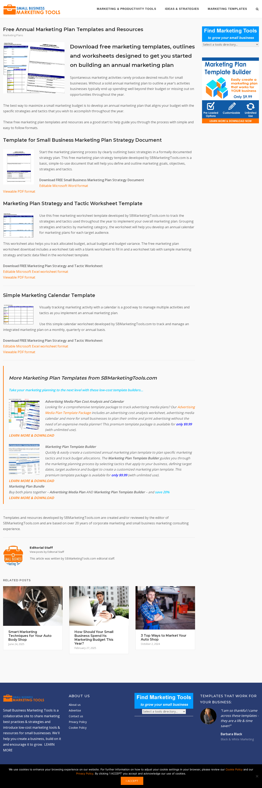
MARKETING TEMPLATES (227, 8)
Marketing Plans (13, 35)
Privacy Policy (78, 722)
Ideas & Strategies (182, 8)
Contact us (76, 716)
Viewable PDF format (19, 191)
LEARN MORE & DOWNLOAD (31, 435)
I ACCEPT (132, 781)
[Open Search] (257, 9)
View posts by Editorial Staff (47, 552)
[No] (257, 776)
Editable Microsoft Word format (63, 185)
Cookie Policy (78, 728)
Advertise (75, 710)
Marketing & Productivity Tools (126, 8)
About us (75, 705)
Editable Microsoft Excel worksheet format (35, 271)
